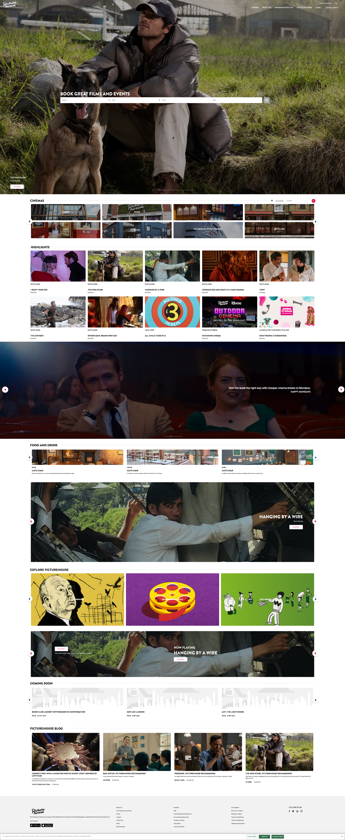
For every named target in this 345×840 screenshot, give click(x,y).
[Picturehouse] (28, 5)
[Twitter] (293, 693)
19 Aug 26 (257, 664)
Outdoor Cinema (304, 7)
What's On (266, 7)
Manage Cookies (236, 696)
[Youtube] (297, 693)
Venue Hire (177, 705)
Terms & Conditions (237, 699)
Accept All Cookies (277, 836)
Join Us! (17, 163)
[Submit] (266, 88)
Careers (118, 699)
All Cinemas (279, 177)
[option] (65, 199)
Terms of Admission (237, 702)
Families (176, 689)
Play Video (61, 531)
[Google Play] (35, 708)
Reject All (264, 836)
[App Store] (47, 708)
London (289, 177)
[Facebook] (289, 693)
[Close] (342, 837)
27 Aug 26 (55, 666)
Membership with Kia (284, 7)
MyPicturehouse (325, 3)
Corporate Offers (179, 708)
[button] (4, 319)
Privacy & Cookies (237, 692)
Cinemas (255, 7)
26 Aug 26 (115, 662)
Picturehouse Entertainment (183, 696)
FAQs (118, 705)
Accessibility (235, 689)
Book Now (296, 409)
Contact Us (119, 702)
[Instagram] (301, 693)
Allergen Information (238, 705)
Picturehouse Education (181, 699)
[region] (172, 837)
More (318, 7)
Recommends (120, 708)
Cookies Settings (251, 836)
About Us (119, 689)
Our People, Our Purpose (123, 692)
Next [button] (315, 199)
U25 (175, 692)
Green (118, 696)
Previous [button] (30, 199)
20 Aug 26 (190, 662)
